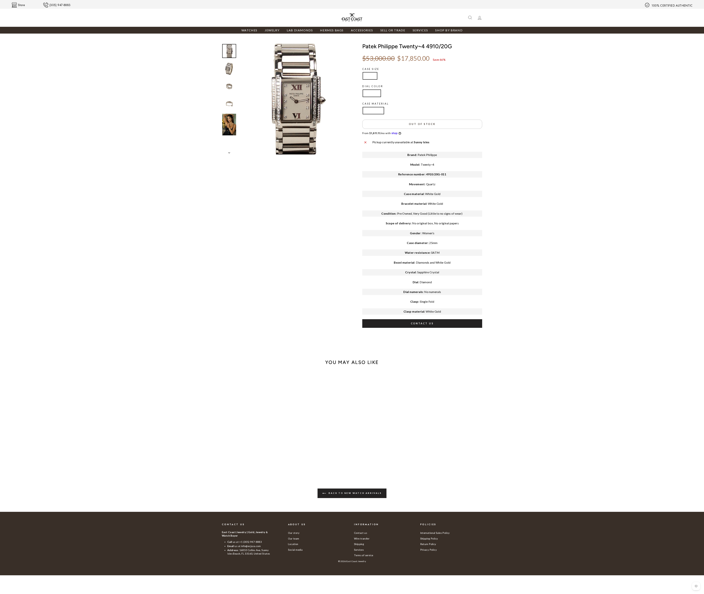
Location (293, 544)
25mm (370, 75)
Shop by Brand (449, 30)
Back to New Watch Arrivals (354, 493)
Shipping (359, 544)
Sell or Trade (392, 30)
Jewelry (272, 30)
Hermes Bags (332, 30)
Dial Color (372, 86)
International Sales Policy (435, 532)
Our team (293, 538)
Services (420, 30)
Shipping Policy (429, 538)
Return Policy (428, 544)
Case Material (375, 103)
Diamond (372, 93)
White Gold (373, 110)
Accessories (362, 30)
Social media (295, 549)
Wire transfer (361, 538)
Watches (249, 30)
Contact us (422, 323)
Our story (294, 532)
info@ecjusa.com (251, 546)
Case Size (370, 69)
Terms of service (363, 555)
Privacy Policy (428, 549)
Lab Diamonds (300, 30)
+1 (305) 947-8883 (250, 541)
